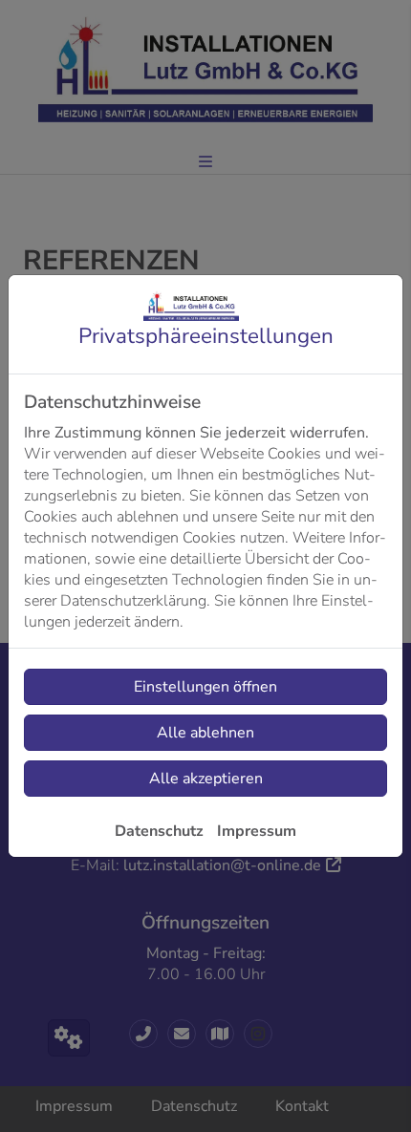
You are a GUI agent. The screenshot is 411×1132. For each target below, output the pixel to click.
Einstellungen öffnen (205, 686)
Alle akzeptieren (206, 778)
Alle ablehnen (205, 732)
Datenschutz (159, 831)
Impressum (256, 831)
